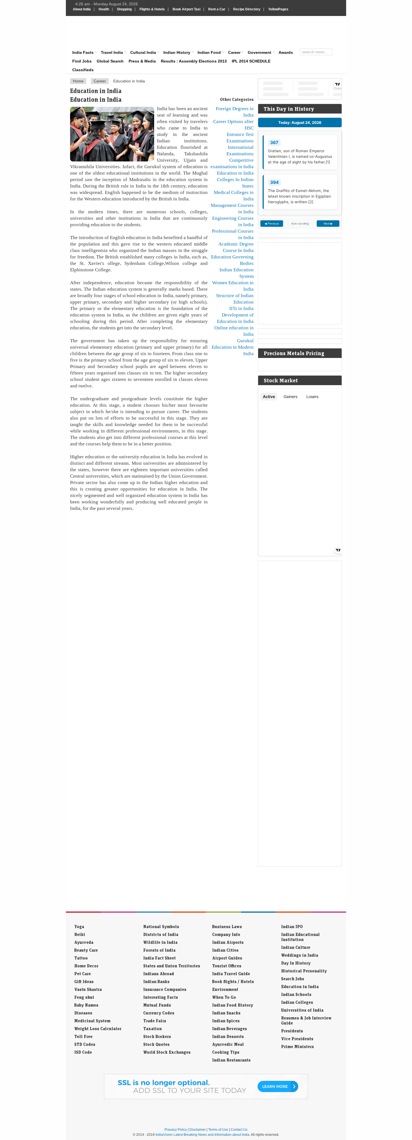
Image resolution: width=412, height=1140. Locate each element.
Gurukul (245, 340)
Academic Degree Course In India (236, 247)
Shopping (124, 9)
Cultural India (143, 52)
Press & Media (142, 61)
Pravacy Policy (176, 1130)
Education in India (235, 173)
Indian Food (209, 52)
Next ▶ (328, 223)
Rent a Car (216, 9)
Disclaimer (197, 1130)
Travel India (112, 52)
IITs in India (241, 308)
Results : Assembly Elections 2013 (194, 61)
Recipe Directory (246, 9)
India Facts (83, 52)
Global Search (110, 61)
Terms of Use (218, 1130)
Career (234, 52)
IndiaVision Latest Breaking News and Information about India (202, 1135)
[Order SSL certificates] (206, 1098)
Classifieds (83, 70)
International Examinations (240, 150)
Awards (286, 52)
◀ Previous (272, 223)
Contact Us (239, 1130)
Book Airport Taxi (186, 9)
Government (259, 52)
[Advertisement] (244, 31)
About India (82, 9)
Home (78, 81)
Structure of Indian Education (235, 298)
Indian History (176, 52)
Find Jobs (82, 61)
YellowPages (278, 9)
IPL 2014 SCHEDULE (251, 61)
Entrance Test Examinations (240, 137)
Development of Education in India (235, 318)
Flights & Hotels (152, 9)
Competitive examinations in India (232, 163)
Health (104, 9)
